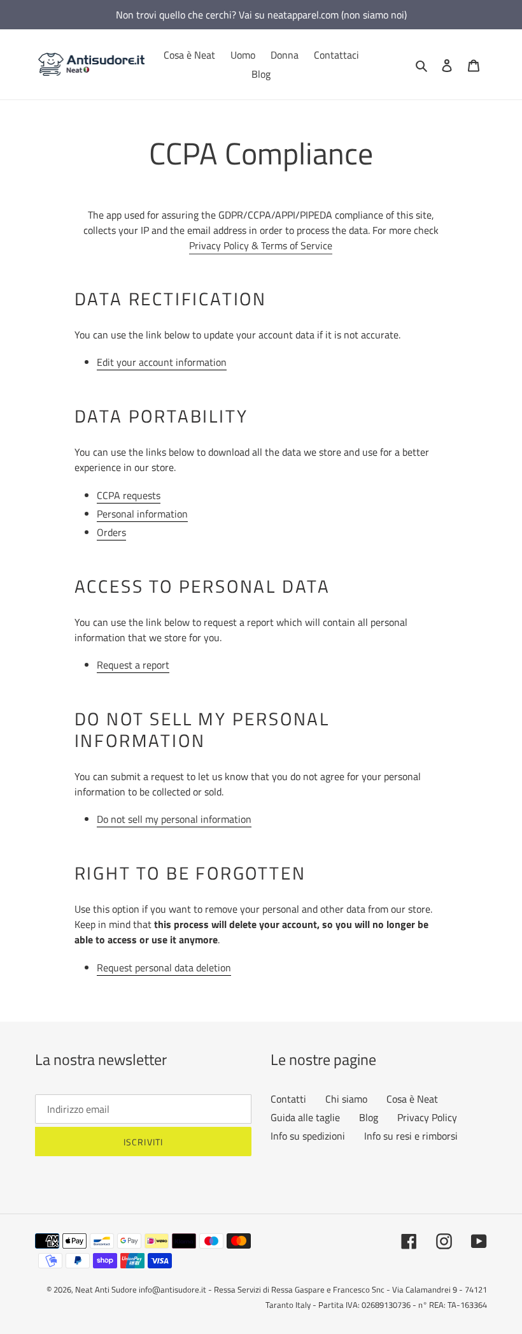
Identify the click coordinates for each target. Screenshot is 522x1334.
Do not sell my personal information (174, 819)
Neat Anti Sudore (106, 1289)
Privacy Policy (427, 1117)
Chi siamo (346, 1098)
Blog (368, 1117)
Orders (111, 532)
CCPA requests (128, 495)
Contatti (288, 1098)
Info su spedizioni (308, 1135)
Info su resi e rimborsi (411, 1135)
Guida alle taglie (305, 1117)
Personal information (142, 513)
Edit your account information (162, 362)
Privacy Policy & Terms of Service (260, 245)
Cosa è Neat (412, 1098)
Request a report (133, 664)
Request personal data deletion (164, 967)
